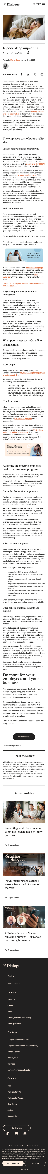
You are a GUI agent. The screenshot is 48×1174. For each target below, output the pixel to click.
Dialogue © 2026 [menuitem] (16, 1146)
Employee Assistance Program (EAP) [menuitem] (22, 1046)
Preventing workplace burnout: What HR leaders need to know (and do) (24, 832)
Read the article (24, 737)
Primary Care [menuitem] (12, 1058)
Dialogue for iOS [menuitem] (14, 1092)
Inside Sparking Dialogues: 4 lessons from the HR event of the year (22, 884)
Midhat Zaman (15, 60)
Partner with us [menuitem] (13, 983)
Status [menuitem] (10, 1110)
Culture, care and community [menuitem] (19, 1018)
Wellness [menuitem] (11, 1064)
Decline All (35, 1163)
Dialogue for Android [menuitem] (15, 1098)
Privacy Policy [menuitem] (33, 1146)
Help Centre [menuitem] (12, 1104)
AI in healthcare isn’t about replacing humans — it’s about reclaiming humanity (23, 937)
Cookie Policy (35, 1158)
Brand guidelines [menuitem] (14, 1024)
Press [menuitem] (9, 1011)
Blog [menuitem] (9, 1086)
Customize (24, 1169)
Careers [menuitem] (10, 1005)
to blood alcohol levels (27, 175)
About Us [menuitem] (11, 999)
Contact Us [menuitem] (12, 1116)
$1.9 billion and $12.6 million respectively (23, 431)
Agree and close (13, 1163)
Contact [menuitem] (11, 1078)
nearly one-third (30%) (35, 164)
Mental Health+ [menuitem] (13, 1052)
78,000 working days (34, 267)
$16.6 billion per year (23, 419)
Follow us (17, 1128)
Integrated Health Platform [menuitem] (18, 1039)
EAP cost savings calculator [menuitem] (18, 1070)
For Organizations (14, 746)
